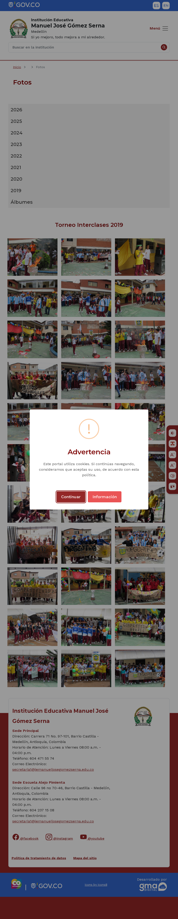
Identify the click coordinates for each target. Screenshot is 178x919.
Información (104, 496)
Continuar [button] (71, 496)
